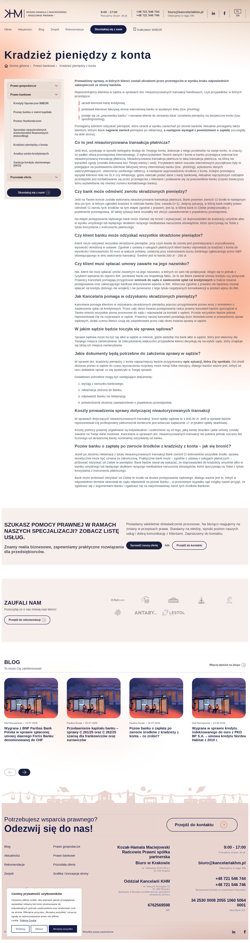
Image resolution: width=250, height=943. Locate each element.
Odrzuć (39, 929)
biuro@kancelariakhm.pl (185, 12)
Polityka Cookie (28, 920)
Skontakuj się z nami (31, 192)
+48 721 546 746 (147, 15)
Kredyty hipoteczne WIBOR (31, 103)
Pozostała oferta (64, 864)
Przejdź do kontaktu (189, 545)
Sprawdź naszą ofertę (144, 545)
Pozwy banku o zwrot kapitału (32, 112)
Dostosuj (20, 929)
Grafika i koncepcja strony (70, 873)
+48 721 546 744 (147, 11)
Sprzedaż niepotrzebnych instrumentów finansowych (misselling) (30, 132)
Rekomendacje (74, 29)
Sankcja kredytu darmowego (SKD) (31, 164)
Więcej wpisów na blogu (224, 664)
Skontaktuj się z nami (108, 29)
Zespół (55, 29)
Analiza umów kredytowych (31, 153)
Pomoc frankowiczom (27, 121)
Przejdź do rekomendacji (24, 619)
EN (237, 15)
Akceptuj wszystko (63, 929)
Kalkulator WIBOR (149, 29)
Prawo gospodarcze (66, 846)
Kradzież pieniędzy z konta (30, 144)
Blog (41, 29)
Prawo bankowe (44, 66)
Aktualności (25, 29)
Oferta (8, 29)
